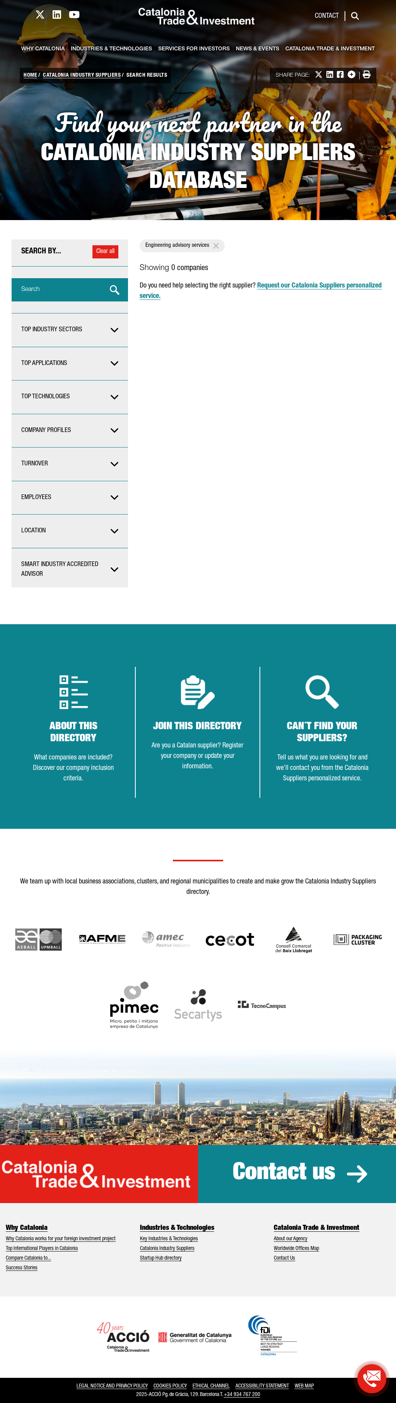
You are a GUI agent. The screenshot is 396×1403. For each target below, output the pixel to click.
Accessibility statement (262, 1386)
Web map (304, 1386)
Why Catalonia (43, 49)
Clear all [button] (105, 252)
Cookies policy (170, 1386)
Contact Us (284, 1258)
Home (30, 75)
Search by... (41, 252)
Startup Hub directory (161, 1258)
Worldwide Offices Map (296, 1249)
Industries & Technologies (111, 49)
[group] (69, 330)
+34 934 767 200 (242, 1395)
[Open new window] (294, 939)
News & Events (257, 49)
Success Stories (22, 1268)
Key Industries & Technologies (169, 1239)
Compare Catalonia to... (28, 1258)
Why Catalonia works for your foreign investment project (61, 1239)
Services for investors (194, 49)
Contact (327, 16)
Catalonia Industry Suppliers (82, 75)
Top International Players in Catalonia (42, 1249)
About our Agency (290, 1239)
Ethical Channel (211, 1386)
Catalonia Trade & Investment (330, 49)
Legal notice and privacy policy (112, 1386)
